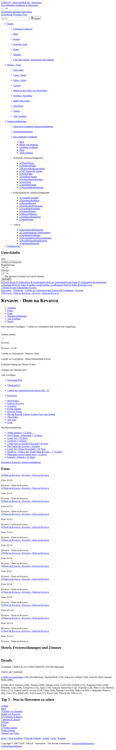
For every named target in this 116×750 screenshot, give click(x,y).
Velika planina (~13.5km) (19, 432)
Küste (16, 49)
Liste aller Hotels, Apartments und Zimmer (33, 59)
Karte (10, 313)
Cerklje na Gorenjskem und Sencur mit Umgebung (49, 290)
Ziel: (3, 259)
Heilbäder (35, 235)
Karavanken (39, 168)
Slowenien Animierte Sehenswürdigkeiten (33, 126)
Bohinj (16, 39)
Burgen (32, 203)
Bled (15, 34)
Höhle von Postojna (28, 144)
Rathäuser (36, 217)
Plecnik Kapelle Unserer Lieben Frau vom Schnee (31, 414)
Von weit (11, 419)
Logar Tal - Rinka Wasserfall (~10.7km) (26, 449)
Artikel (45, 738)
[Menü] (6, 9)
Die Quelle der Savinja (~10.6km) (23, 446)
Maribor (17, 54)
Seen (28, 182)
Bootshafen (38, 230)
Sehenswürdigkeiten (17, 121)
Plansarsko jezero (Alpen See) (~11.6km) (27, 454)
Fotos (10, 310)
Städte (31, 219)
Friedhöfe (35, 208)
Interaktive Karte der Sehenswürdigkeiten (21, 462)
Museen (33, 214)
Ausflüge (11, 308)
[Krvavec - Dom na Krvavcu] (25, 475)
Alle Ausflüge (20, 116)
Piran (21, 150)
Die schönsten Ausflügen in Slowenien (19, 5)
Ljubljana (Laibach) (22, 29)
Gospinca (11, 406)
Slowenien (18, 70)
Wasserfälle (38, 187)
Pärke (30, 174)
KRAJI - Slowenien (32, 2)
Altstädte (34, 198)
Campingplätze (43, 232)
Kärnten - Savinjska (22, 95)
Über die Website (32, 738)
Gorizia (16, 85)
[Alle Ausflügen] (2, 338)
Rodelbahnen (40, 240)
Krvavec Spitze (14, 411)
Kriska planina (14, 409)
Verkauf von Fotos (10, 733)
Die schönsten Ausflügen (25, 136)
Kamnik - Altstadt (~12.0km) (21, 457)
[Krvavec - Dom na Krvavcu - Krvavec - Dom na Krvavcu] (30, 293)
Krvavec (79, 290)
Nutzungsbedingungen (83, 743)
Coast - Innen (19, 75)
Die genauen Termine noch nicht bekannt (24, 276)
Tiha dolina (12, 417)
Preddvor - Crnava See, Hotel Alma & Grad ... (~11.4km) (34, 451)
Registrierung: (8, 265)
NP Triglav (37, 171)
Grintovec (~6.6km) (16, 441)
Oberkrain (18, 106)
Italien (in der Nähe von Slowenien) (30, 90)
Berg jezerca (13, 400)
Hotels (10, 24)
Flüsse (31, 163)
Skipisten (35, 243)
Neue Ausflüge (15, 738)
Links (53, 738)
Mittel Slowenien (21, 101)
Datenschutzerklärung (11, 746)
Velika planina (26, 153)
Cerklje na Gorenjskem (12, 677)
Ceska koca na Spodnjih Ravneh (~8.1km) (27, 443)
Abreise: (5, 270)
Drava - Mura (19, 80)
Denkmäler (37, 206)
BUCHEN (6, 279)
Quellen (33, 176)
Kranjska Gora (20, 44)
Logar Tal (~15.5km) (17, 438)
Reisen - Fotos (14, 65)
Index (4, 738)
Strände (32, 185)
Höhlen (32, 166)
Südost (16, 111)
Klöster (32, 211)
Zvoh (9, 422)
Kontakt (62, 738)
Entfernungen (13, 246)
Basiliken (35, 200)
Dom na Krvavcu (15, 403)
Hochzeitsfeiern (44, 238)
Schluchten (37, 179)
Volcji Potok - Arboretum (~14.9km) (24, 435)
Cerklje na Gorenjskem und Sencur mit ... (28, 390)
